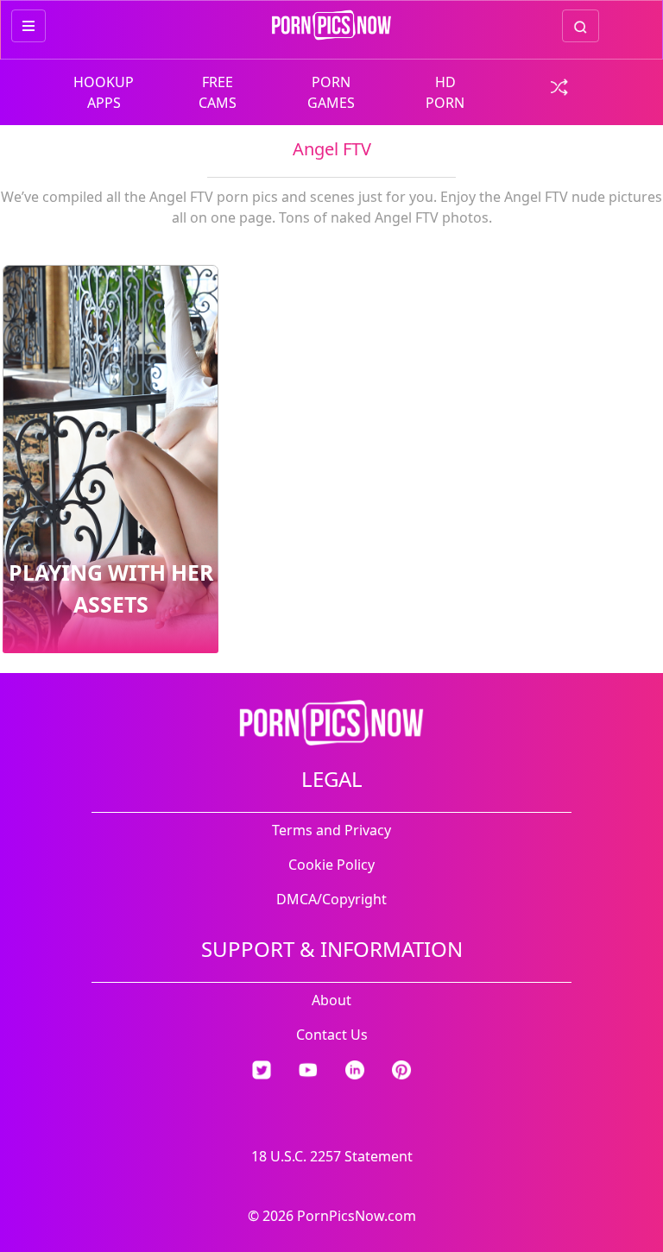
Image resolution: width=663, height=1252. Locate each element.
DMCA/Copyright (331, 899)
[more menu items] (28, 25)
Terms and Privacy (331, 830)
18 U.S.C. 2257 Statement (332, 1156)
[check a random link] (559, 85)
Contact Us (332, 1034)
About (331, 1000)
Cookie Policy (331, 864)
